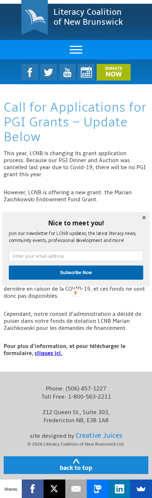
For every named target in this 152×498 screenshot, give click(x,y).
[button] (76, 222)
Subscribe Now (76, 272)
